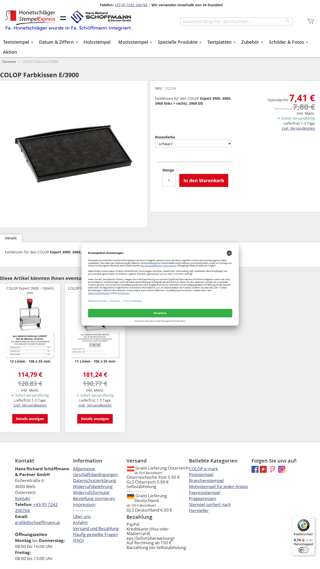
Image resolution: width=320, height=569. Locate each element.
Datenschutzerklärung (94, 480)
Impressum (84, 504)
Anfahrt (80, 522)
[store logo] (68, 20)
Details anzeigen (30, 418)
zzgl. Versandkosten (298, 128)
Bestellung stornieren (94, 498)
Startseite (9, 61)
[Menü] (312, 520)
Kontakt (22, 498)
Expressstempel (204, 492)
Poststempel (201, 474)
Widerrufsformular (91, 492)
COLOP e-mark (203, 469)
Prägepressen (202, 498)
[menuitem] (17, 42)
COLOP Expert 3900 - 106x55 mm (30, 290)
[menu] (160, 47)
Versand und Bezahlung (96, 528)
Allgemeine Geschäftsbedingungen (95, 472)
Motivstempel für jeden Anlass (218, 486)
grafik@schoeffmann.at (37, 522)
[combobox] (236, 21)
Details (11, 238)
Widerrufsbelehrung (92, 486)
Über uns (82, 516)
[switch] (303, 550)
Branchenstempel (206, 480)
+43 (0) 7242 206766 (131, 4)
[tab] (11, 238)
